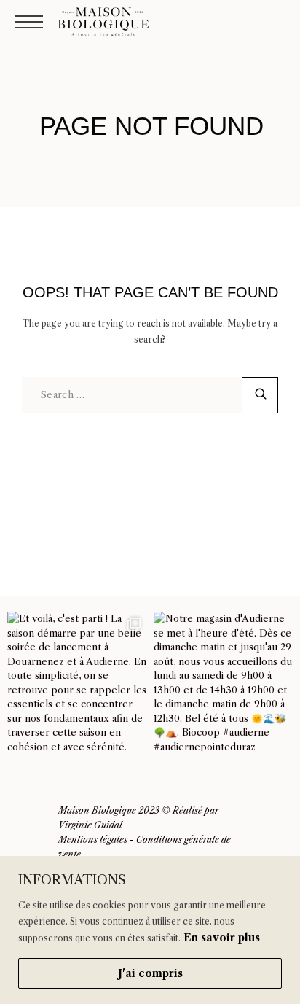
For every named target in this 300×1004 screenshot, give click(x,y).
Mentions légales (92, 839)
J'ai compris (150, 973)
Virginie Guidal (90, 825)
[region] (150, 930)
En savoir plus (221, 937)
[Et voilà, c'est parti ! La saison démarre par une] (76, 681)
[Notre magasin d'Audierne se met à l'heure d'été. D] (223, 681)
